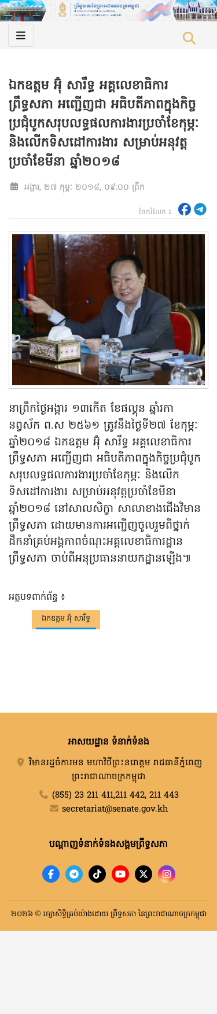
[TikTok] (97, 874)
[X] (143, 874)
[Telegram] (74, 874)
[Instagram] (166, 874)
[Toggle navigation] (21, 35)
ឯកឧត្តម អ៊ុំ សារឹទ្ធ (66, 618)
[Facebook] (51, 874)
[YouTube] (120, 874)
